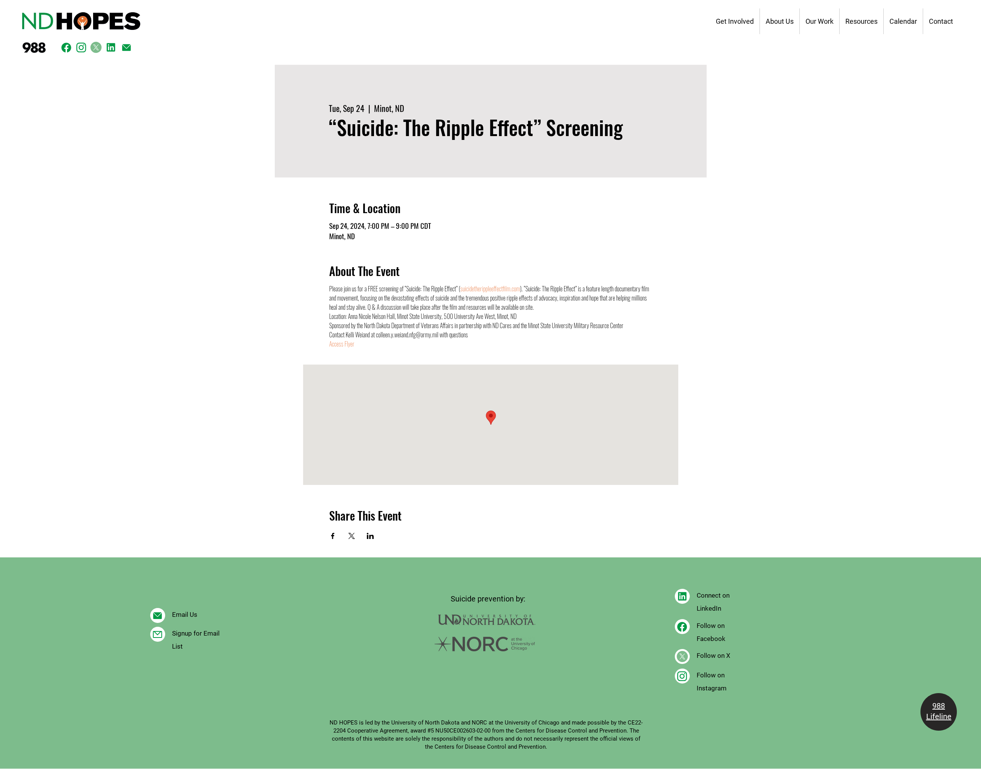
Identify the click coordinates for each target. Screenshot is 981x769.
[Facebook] (66, 47)
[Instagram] (81, 47)
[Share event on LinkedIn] (370, 536)
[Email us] (126, 47)
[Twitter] (157, 634)
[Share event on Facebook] (332, 536)
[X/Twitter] (96, 47)
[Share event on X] (351, 536)
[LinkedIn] (110, 47)
